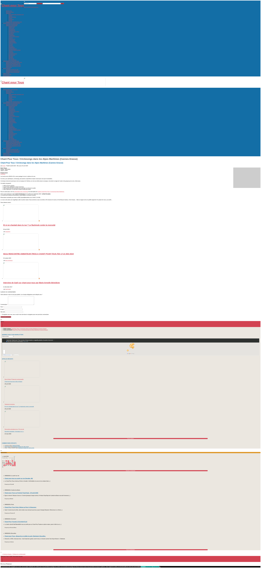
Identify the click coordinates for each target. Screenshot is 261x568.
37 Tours (11, 44)
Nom (2, 306)
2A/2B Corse (12, 26)
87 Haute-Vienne (13, 53)
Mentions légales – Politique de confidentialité (14, 554)
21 (10, 463)
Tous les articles (10, 12)
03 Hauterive (12, 29)
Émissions (11, 19)
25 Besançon (12, 39)
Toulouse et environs (10, 404)
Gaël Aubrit (8, 289)
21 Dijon (11, 37)
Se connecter (6, 75)
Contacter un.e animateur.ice (13, 70)
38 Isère (11, 45)
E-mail (2, 309)
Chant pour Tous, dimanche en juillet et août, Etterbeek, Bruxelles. (25, 536)
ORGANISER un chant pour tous (11, 61)
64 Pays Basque (13, 48)
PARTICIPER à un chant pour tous (11, 23)
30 (14, 465)
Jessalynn (7, 231)
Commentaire (4, 304)
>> (14, 456)
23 (14, 463)
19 (6, 463)
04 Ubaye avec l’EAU (14, 31)
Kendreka (3, 174)
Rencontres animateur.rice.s (11, 429)
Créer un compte (7, 74)
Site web (3, 311)
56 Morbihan (12, 47)
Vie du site (21, 429)
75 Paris (11, 51)
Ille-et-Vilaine (8, 379)
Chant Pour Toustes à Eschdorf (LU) (16, 521)
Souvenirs (8, 13)
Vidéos (10, 15)
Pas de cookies (149, 566)
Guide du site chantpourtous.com (14, 22)
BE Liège (11, 56)
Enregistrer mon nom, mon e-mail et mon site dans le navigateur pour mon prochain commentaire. (25, 314)
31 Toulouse (12, 40)
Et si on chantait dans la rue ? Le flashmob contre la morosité (29, 225)
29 (12, 465)
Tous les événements (130, 549)
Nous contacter (7, 68)
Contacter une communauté (12, 72)
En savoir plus (156, 566)
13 (8, 462)
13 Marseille (12, 35)
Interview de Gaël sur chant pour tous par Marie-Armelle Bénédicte (31, 283)
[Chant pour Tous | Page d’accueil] (12, 5)
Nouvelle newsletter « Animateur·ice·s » (14, 431)
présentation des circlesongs (21, 191)
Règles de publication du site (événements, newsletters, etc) (13, 64)
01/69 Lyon (11, 28)
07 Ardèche (11, 33)
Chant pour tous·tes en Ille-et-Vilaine (13, 381)
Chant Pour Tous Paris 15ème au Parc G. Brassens (20, 507)
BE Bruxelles (12, 55)
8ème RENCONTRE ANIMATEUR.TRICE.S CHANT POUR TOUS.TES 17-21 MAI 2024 (38, 254)
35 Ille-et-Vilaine (13, 42)
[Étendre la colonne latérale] (1, 319)
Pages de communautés (18, 379)
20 (8, 463)
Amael (3, 165)
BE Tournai (11, 58)
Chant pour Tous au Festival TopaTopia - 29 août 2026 (21, 493)
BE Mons (11, 57)
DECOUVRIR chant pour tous (31, 7)
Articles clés (9, 10)
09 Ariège (11, 34)
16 (14, 462)
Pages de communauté (11, 25)
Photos (10, 18)
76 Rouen (11, 52)
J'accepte (143, 566)
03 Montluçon (12, 30)
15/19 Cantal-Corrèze (14, 36)
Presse (10, 20)
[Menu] (24, 1)
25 (4, 465)
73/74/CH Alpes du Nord (14, 50)
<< (2, 456)
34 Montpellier (12, 41)
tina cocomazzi (9, 260)
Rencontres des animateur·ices (16, 14)
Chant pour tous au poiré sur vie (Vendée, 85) (19, 478)
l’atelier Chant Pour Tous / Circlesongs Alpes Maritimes (51, 191)
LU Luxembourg (12, 59)
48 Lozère (11, 46)
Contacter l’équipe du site (12, 69)
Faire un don (6, 73)
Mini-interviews (12, 17)
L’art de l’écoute (16, 445)
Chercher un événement (12, 24)
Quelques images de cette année (21, 446)
